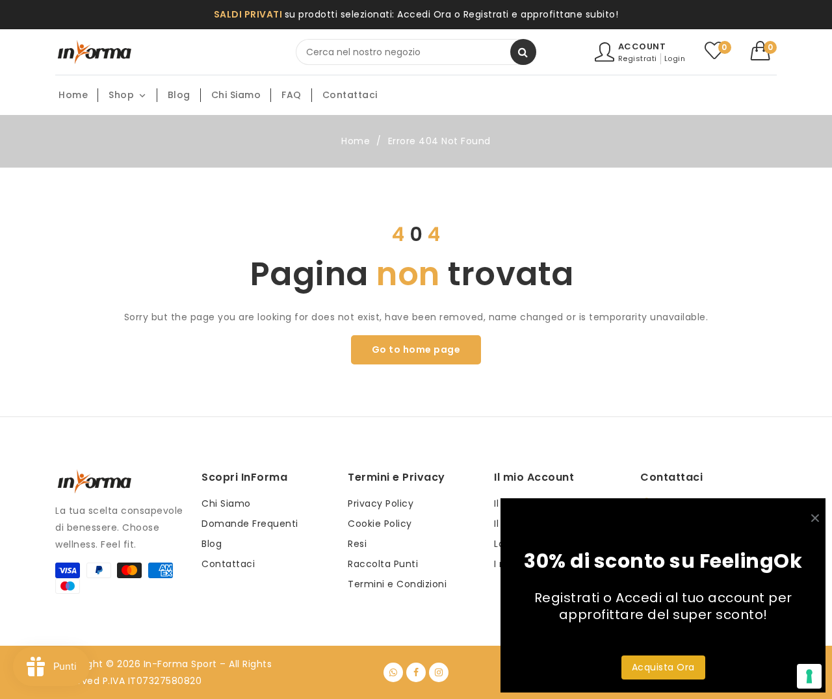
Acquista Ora (663, 667)
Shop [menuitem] (121, 94)
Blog (212, 543)
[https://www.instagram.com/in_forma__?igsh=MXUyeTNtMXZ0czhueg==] (438, 672)
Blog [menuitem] (179, 94)
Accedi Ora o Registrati (453, 14)
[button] (764, 50)
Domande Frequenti (250, 523)
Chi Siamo (226, 503)
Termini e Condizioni (397, 584)
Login (675, 58)
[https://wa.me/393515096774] (393, 672)
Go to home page (416, 349)
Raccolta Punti (383, 563)
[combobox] (416, 52)
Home (355, 140)
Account (642, 46)
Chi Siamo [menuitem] (236, 94)
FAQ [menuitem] (291, 94)
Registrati (637, 58)
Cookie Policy (380, 523)
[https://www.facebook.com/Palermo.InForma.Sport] (416, 672)
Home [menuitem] (73, 94)
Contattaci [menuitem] (350, 94)
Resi (357, 543)
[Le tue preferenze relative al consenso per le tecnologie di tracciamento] (809, 676)
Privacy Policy (380, 503)
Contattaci (228, 563)
